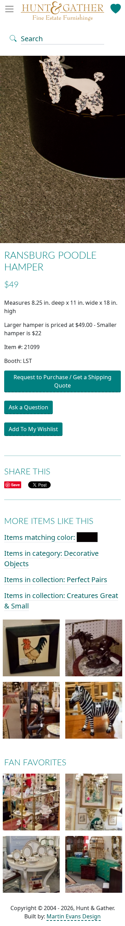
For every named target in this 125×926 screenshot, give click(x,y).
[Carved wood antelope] (31, 710)
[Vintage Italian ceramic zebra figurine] (93, 710)
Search (32, 38)
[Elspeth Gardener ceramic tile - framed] (31, 647)
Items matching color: (40, 537)
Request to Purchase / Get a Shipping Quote (62, 381)
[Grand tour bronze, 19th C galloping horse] (93, 647)
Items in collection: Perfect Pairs (55, 579)
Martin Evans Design (74, 916)
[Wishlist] (116, 7)
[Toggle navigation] (11, 9)
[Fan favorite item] (31, 802)
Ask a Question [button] (28, 407)
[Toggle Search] (13, 37)
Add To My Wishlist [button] (33, 429)
